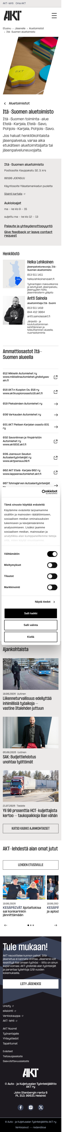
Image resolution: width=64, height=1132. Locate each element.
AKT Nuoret (10, 1029)
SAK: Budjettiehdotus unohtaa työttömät (19, 759)
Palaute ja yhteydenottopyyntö (28, 226)
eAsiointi (8, 1011)
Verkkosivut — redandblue (30, 1127)
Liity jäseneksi (30, 984)
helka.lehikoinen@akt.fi (40, 279)
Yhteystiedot (11, 1038)
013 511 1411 (35, 275)
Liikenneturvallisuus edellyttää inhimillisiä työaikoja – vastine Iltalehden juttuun (27, 703)
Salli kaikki (30, 613)
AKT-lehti (8, 3)
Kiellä (30, 636)
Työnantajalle (11, 1034)
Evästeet (8, 1051)
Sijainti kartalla (13, 194)
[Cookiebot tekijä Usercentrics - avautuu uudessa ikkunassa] (43, 492)
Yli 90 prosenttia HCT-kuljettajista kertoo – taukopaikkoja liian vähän (30, 813)
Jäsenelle (20, 28)
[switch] (52, 565)
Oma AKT (21, 3)
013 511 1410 (35, 308)
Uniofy (7, 1006)
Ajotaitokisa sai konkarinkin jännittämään (22, 911)
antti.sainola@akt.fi (38, 316)
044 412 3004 (36, 312)
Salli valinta (31, 624)
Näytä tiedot (42, 601)
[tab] (28, 925)
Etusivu (7, 28)
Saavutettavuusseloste (16, 1061)
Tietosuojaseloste (13, 1056)
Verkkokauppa (11, 1016)
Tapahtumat (10, 1043)
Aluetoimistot (36, 28)
